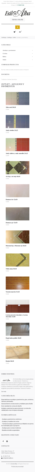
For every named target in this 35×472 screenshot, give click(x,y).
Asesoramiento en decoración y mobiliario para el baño (17, 403)
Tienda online (17, 19)
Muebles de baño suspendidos (11, 430)
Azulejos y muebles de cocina (10, 421)
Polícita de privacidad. (17, 466)
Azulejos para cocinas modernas (11, 428)
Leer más (3, 391)
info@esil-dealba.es (8, 458)
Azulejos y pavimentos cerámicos (12, 419)
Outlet (14, 37)
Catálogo (3, 37)
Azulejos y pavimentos (9, 50)
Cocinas (5, 53)
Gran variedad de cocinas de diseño (11, 406)
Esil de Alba (14, 464)
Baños (4, 56)
